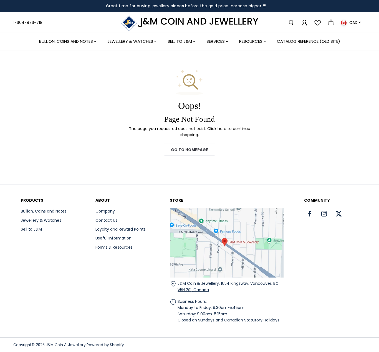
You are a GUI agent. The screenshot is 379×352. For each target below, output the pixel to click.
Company (105, 211)
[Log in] (304, 22)
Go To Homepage (189, 150)
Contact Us (106, 220)
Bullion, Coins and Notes (66, 41)
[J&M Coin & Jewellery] (189, 23)
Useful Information (113, 238)
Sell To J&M (180, 41)
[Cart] (331, 22)
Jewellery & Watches (130, 41)
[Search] (291, 22)
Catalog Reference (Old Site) (308, 41)
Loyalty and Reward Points (120, 229)
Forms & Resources (114, 247)
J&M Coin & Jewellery (65, 345)
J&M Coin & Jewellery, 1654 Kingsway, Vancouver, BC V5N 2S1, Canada (228, 286)
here (222, 128)
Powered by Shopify (105, 345)
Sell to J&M (31, 229)
